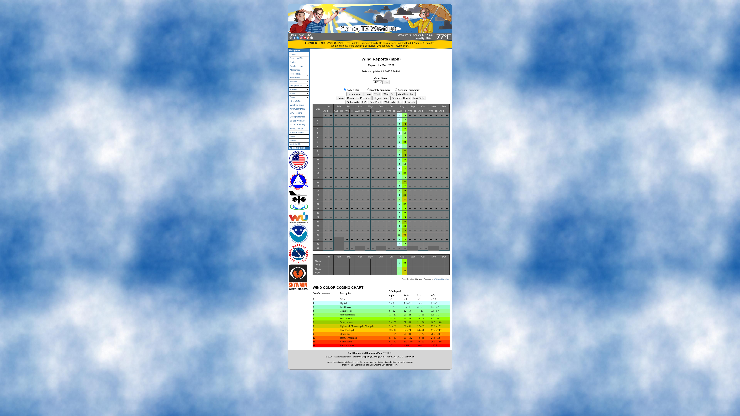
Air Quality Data (297, 109)
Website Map (296, 144)
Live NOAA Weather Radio (297, 103)
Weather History (297, 124)
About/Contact (296, 128)
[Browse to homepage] (370, 32)
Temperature (296, 85)
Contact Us (359, 353)
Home (293, 54)
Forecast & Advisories (295, 76)
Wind (292, 93)
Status (293, 140)
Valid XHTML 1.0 (395, 357)
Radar (293, 62)
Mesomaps (295, 70)
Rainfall (293, 89)
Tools (292, 136)
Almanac (294, 81)
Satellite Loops (297, 66)
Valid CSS (410, 357)
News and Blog (297, 58)
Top (350, 353)
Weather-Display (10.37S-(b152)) (369, 357)
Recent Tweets (297, 132)
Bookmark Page (374, 353)
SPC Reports (296, 113)
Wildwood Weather (441, 279)
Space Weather (297, 121)
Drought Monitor (297, 117)
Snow (292, 97)
